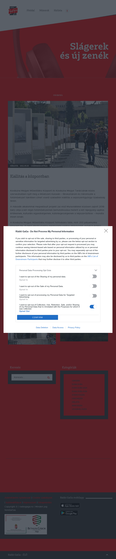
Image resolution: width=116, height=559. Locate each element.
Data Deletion (42, 327)
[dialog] (58, 279)
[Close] (107, 231)
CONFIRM (37, 317)
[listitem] (58, 270)
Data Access (58, 327)
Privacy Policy (74, 327)
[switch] (93, 276)
